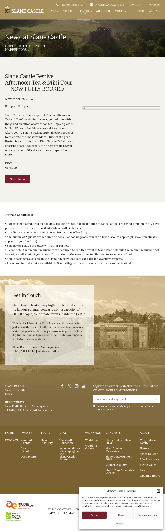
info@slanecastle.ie (109, 4)
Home (9, 432)
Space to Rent (149, 454)
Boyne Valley (148, 465)
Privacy (119, 523)
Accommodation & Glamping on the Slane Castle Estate (70, 454)
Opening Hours (150, 475)
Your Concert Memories (114, 450)
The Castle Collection (66, 441)
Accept (94, 515)
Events (67, 11)
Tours (119, 11)
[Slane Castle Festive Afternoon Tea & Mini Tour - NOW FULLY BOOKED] (24, 9)
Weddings (103, 11)
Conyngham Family (148, 441)
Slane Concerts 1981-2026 (119, 458)
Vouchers (154, 5)
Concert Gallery (116, 465)
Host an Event (26, 450)
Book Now (17, 179)
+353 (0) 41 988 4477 (71, 4)
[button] (158, 491)
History (145, 448)
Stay (53, 11)
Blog (143, 470)
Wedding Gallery (91, 447)
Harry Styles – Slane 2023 (119, 441)
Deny (121, 515)
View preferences (147, 515)
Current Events (26, 441)
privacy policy (105, 409)
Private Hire (83, 12)
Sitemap (68, 513)
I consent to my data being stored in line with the (125, 407)
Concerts (137, 11)
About (153, 11)
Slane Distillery (47, 441)
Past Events (28, 456)
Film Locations (149, 459)
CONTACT (12, 440)
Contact (135, 5)
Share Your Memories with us (120, 471)
